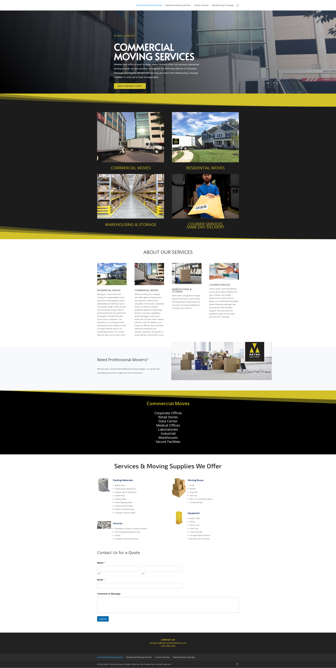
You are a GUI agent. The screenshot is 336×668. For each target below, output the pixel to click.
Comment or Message (108, 594)
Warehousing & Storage (223, 5)
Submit (103, 618)
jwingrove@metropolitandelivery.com (168, 642)
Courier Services (201, 5)
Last (143, 573)
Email (101, 580)
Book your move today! (130, 86)
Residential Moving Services (178, 5)
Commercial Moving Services (149, 5)
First (99, 573)
